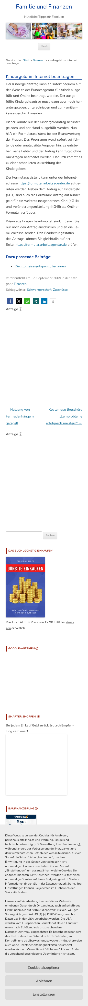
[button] (10, 301)
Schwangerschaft (39, 290)
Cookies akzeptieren (44, 967)
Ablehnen (44, 981)
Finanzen (38, 60)
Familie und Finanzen (44, 6)
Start (26, 60)
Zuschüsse (60, 290)
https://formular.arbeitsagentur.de (44, 183)
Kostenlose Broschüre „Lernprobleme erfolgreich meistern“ (64, 416)
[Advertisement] (44, 356)
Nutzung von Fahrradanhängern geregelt (20, 416)
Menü (44, 46)
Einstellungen (44, 994)
